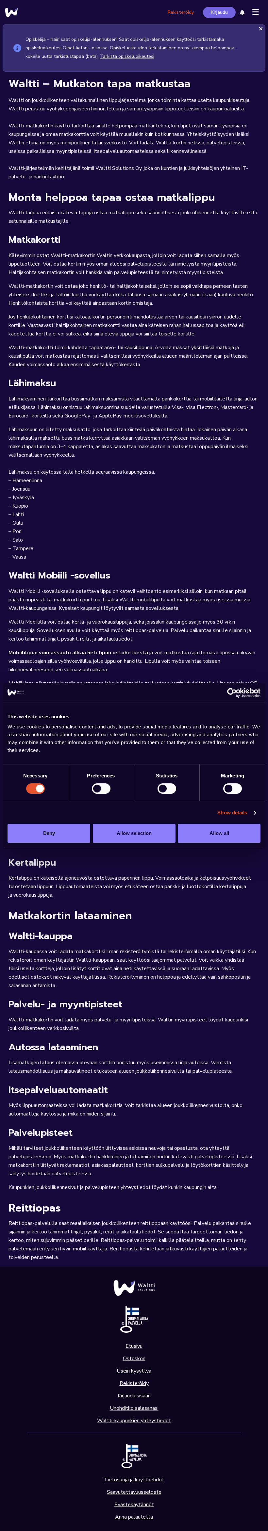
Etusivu (134, 1346)
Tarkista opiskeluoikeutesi (127, 56)
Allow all (219, 833)
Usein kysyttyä (134, 1371)
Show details (232, 812)
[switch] (101, 788)
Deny (49, 833)
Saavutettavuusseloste (134, 1492)
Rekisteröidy (181, 12)
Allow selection (134, 833)
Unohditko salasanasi (134, 1408)
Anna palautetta (134, 1517)
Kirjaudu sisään (134, 1395)
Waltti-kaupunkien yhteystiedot (134, 1420)
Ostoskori (134, 1358)
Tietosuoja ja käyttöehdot (134, 1479)
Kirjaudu (219, 12)
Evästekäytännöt (134, 1504)
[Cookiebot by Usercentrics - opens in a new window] (231, 693)
